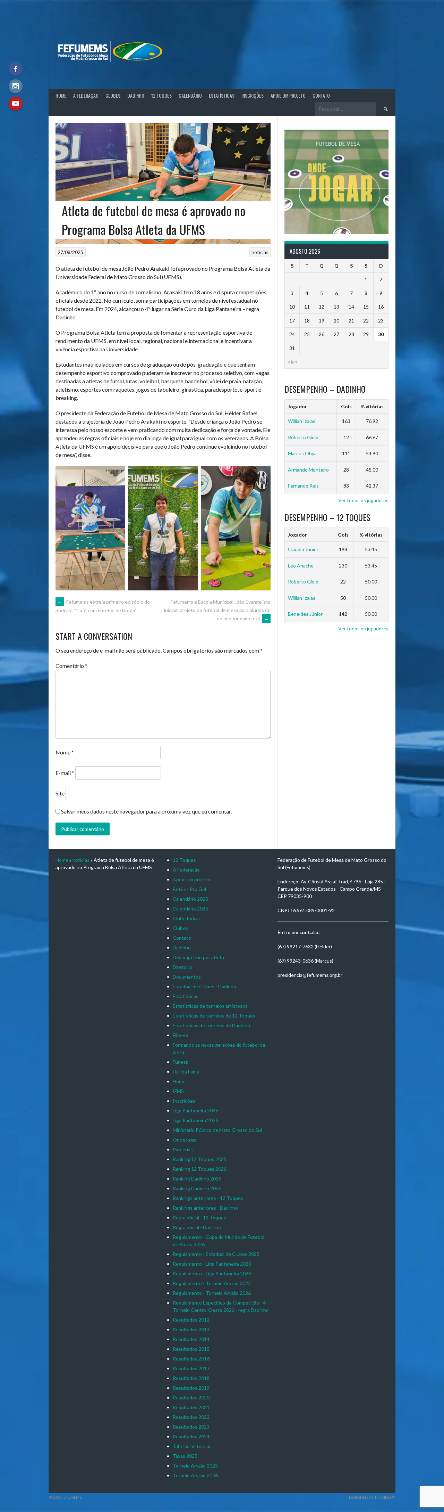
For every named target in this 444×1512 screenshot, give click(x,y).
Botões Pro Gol (189, 889)
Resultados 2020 (191, 1397)
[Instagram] (16, 86)
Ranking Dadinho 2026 (197, 1188)
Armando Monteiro (308, 470)
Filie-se (180, 1035)
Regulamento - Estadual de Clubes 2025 (216, 1254)
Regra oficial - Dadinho (197, 1227)
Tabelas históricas (192, 1446)
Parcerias (183, 1149)
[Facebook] (16, 69)
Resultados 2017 (191, 1368)
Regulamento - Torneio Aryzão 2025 (212, 1283)
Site (60, 793)
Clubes (112, 95)
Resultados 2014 (191, 1339)
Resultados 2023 (191, 1427)
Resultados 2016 (191, 1359)
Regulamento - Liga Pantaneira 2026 (212, 1273)
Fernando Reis (303, 486)
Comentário (71, 665)
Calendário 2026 (190, 909)
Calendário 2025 (190, 899)
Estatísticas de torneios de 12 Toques (214, 1016)
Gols (346, 406)
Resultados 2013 (191, 1329)
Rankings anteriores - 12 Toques (208, 1198)
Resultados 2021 (191, 1407)
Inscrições (252, 95)
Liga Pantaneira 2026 (195, 1120)
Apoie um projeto (288, 95)
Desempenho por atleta (198, 957)
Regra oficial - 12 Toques (199, 1217)
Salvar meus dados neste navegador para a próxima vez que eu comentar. (146, 811)
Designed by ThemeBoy (372, 1497)
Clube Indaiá (186, 918)
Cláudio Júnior (303, 549)
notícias (259, 252)
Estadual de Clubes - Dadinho (204, 986)
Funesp (181, 1062)
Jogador (297, 406)
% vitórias (372, 406)
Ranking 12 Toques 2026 (200, 1169)
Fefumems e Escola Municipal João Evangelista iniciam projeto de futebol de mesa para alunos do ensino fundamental (217, 610)
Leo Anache (301, 566)
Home (61, 95)
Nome (65, 752)
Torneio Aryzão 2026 (195, 1475)
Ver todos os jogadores (363, 500)
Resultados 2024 (191, 1436)
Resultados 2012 (191, 1320)
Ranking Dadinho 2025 (197, 1179)
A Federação (86, 95)
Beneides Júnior (305, 614)
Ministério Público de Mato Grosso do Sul (217, 1130)
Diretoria (182, 967)
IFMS (178, 1091)
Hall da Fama (186, 1071)
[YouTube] (16, 104)
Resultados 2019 (191, 1388)
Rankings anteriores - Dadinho (205, 1208)
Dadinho (135, 95)
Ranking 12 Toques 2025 (200, 1159)
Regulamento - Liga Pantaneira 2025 (212, 1264)
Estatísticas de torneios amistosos (210, 1006)
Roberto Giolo (303, 437)
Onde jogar (185, 1140)
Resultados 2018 (191, 1378)
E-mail (65, 772)
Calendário (190, 95)
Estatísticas (221, 95)
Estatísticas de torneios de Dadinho (211, 1025)
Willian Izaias (301, 421)
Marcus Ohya (302, 453)
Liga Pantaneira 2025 (195, 1110)
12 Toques (161, 95)
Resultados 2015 (191, 1349)
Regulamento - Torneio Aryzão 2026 (212, 1293)
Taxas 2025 (185, 1456)
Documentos (187, 977)
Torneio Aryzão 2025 (195, 1466)
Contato (321, 95)
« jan (292, 362)
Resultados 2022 (191, 1417)
